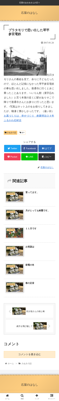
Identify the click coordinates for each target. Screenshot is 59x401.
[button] (53, 307)
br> (23, 132)
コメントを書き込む (29, 354)
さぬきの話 (11, 132)
